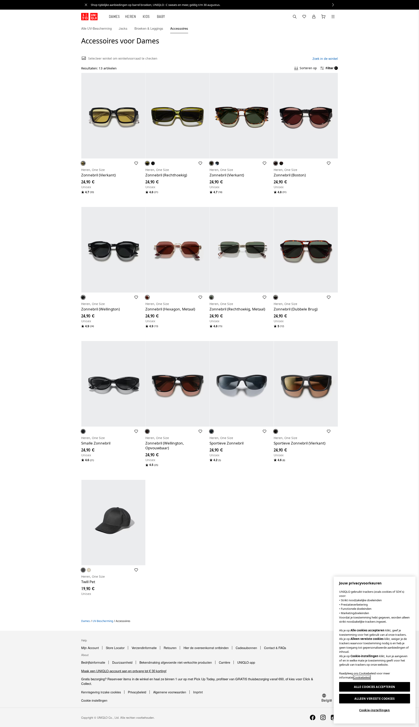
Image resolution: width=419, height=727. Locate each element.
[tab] (114, 16)
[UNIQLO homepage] (89, 16)
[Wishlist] (304, 16)
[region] (375, 650)
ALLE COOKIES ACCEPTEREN (374, 687)
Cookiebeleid (362, 677)
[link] (214, 5)
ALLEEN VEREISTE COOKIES (374, 699)
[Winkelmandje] (323, 16)
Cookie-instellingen (374, 710)
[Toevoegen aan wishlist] (136, 163)
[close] (86, 5)
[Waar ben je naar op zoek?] (294, 16)
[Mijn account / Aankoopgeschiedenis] (314, 16)
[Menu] (333, 16)
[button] (333, 28)
